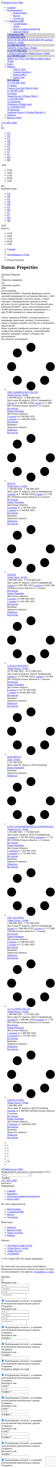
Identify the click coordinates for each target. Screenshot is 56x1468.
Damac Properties (15, 411)
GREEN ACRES (15, 1100)
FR (8, 149)
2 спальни (39, 837)
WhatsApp (12, 430)
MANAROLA (14, 757)
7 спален (37, 585)
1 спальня (12, 850)
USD (9, 175)
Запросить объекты (17, 427)
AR (9, 141)
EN (8, 133)
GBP (9, 181)
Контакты (12, 1193)
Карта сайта (13, 1199)
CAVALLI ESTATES (17, 665)
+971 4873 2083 (9, 122)
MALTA (11, 483)
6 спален (37, 403)
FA (8, 138)
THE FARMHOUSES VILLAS (22, 392)
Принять (5, 1277)
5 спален (11, 416)
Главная (11, 1191)
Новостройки (14, 1209)
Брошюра (12, 424)
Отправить (6, 1306)
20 (8, 1161)
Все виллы (12, 408)
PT (8, 154)
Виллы (10, 1214)
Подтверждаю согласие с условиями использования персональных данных (21, 1302)
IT (8, 152)
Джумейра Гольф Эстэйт (19, 1245)
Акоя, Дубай (13, 759)
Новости (11, 1227)
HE (8, 160)
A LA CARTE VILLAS (18, 1009)
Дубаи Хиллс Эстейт (18, 1248)
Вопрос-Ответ (14, 1230)
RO (9, 157)
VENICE (11, 574)
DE (8, 136)
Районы (11, 1235)
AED (9, 173)
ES (8, 146)
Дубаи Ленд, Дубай (17, 486)
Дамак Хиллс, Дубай (17, 395)
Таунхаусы (12, 1217)
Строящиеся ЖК (15, 1212)
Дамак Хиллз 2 (14, 1251)
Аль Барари (13, 1253)
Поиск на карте (15, 1232)
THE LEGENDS (15, 917)
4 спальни (12, 507)
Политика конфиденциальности (23, 1196)
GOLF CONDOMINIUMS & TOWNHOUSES (30, 826)
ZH (8, 144)
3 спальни (12, 1033)
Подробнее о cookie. (44, 1271)
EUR (9, 170)
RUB (9, 178)
